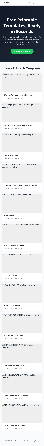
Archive (23, 3)
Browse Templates (22, 51)
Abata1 (6, 3)
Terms (38, 3)
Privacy (31, 3)
